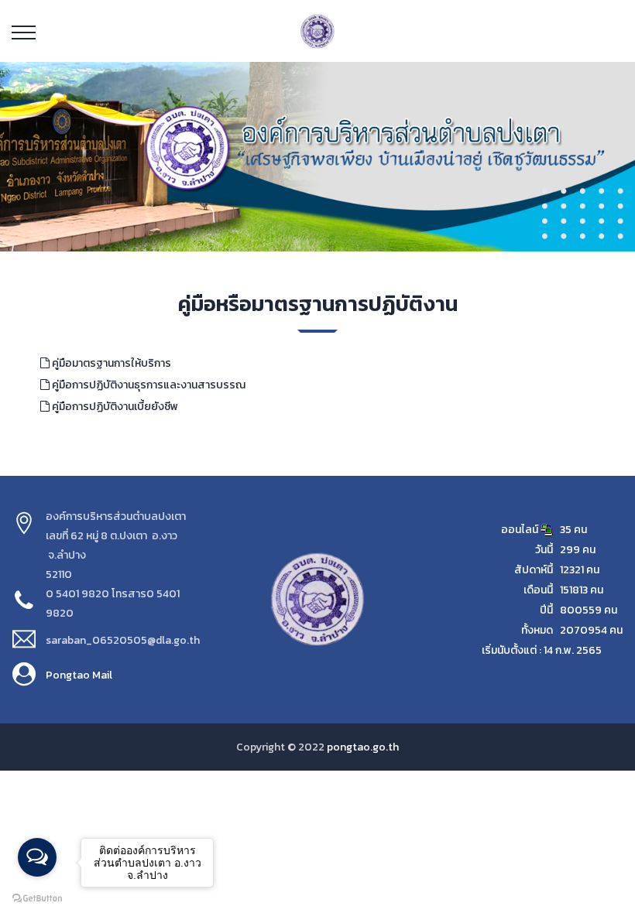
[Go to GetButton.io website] (37, 897)
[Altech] (317, 30)
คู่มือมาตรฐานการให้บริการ (110, 363)
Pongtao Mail (79, 675)
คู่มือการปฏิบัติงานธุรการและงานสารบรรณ (147, 385)
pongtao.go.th (363, 747)
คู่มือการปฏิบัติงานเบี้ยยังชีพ (114, 406)
